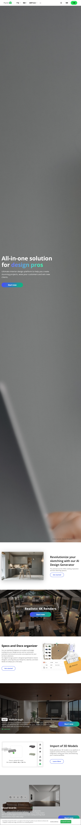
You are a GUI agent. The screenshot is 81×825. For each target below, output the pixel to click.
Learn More (57, 761)
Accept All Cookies (65, 821)
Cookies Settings (54, 821)
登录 (67, 3)
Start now (12, 285)
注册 (74, 3)
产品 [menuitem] (17, 3)
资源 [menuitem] (24, 3)
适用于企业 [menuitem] (32, 3)
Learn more (40, 618)
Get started (57, 575)
